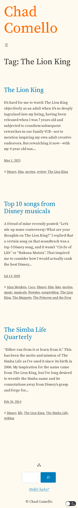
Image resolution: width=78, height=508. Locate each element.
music (8, 292)
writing (9, 418)
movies (30, 172)
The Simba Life (57, 413)
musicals (20, 292)
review (41, 172)
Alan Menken (16, 287)
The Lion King (24, 90)
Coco (31, 287)
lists (58, 287)
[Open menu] (6, 45)
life (20, 413)
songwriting (50, 292)
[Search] (48, 477)
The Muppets (21, 298)
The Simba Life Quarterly (25, 333)
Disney (11, 172)
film (21, 172)
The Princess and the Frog (52, 298)
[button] (71, 503)
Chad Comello (31, 20)
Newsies (34, 292)
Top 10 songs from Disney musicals (29, 208)
